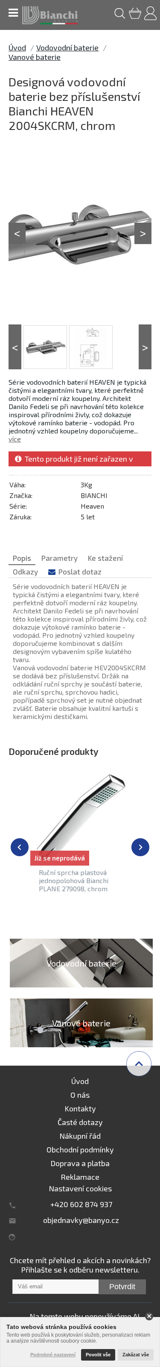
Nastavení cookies (80, 1188)
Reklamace (80, 1176)
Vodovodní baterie (67, 47)
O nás (80, 1094)
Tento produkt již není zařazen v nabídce (74, 460)
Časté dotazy (80, 1122)
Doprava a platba (80, 1163)
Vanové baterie (35, 57)
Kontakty (80, 1108)
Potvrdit (122, 1286)
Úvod (17, 47)
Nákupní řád (80, 1135)
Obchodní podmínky (80, 1149)
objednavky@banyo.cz (81, 1220)
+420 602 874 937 (81, 1204)
